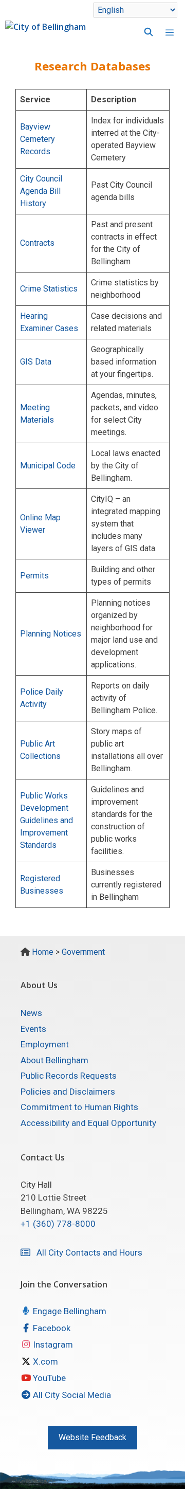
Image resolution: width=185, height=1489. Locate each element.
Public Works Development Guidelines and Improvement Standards (46, 820)
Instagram (52, 1344)
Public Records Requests (69, 1075)
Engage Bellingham (68, 1311)
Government (83, 952)
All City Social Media (71, 1395)
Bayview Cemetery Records (37, 139)
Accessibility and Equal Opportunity (88, 1123)
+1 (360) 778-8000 (58, 1224)
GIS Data (35, 362)
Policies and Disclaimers (68, 1091)
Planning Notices (50, 634)
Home (42, 952)
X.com (44, 1361)
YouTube (48, 1378)
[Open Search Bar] (143, 32)
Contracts (37, 243)
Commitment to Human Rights (79, 1107)
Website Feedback (92, 1437)
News (31, 1013)
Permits (34, 575)
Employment (45, 1044)
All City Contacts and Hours (86, 1252)
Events (33, 1029)
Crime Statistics (49, 289)
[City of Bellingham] (45, 32)
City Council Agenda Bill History (41, 191)
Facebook (50, 1328)
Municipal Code (48, 465)
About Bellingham (54, 1060)
